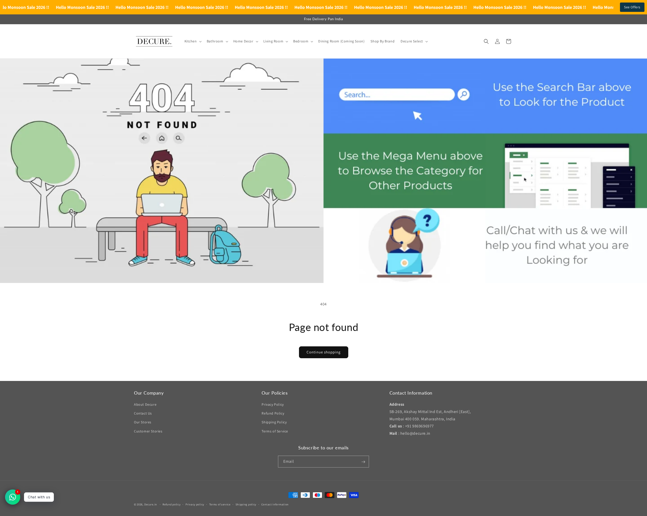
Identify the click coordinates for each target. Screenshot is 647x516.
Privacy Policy (273, 404)
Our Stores (142, 422)
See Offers (632, 7)
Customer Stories (148, 431)
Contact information (275, 504)
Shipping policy (246, 504)
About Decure (145, 404)
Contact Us (143, 413)
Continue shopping (324, 352)
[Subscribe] (363, 462)
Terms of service (219, 504)
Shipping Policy (274, 422)
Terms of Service (275, 431)
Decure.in (150, 504)
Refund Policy (273, 413)
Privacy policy (195, 504)
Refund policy (171, 504)
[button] (192, 41)
